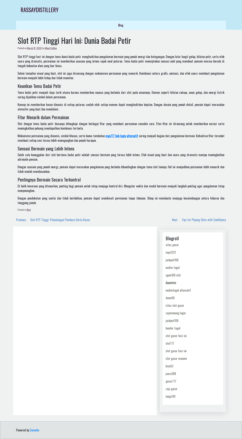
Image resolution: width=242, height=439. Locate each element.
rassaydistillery (39, 10)
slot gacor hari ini (176, 335)
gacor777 (171, 381)
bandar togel (173, 328)
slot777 (170, 343)
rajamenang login (176, 313)
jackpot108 (172, 260)
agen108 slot (173, 275)
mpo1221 (171, 252)
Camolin (34, 430)
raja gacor (172, 389)
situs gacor (172, 245)
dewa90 (170, 298)
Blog (120, 25)
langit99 (170, 396)
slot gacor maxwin (176, 358)
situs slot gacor (175, 305)
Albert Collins (51, 48)
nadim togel (173, 267)
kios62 (169, 366)
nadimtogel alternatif (178, 290)
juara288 (171, 373)
